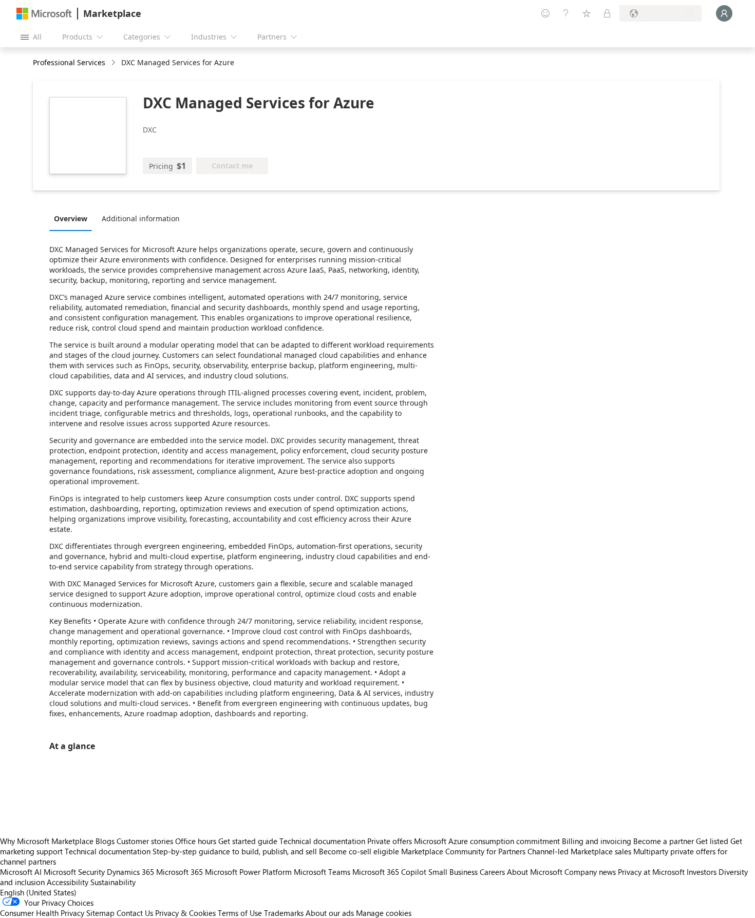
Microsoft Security (74, 872)
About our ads (330, 913)
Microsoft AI (21, 872)
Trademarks (284, 913)
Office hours (195, 841)
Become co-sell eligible (359, 851)
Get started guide (247, 841)
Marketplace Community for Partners (463, 851)
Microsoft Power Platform (248, 872)
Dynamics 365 (130, 872)
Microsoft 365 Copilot (389, 872)
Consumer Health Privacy (42, 913)
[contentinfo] (114, 63)
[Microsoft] (44, 14)
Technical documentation (322, 841)
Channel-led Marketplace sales (579, 851)
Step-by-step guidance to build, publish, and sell (235, 851)
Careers (492, 872)
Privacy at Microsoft (651, 872)
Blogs (105, 841)
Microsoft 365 (179, 872)
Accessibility (67, 882)
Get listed (712, 841)
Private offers (389, 841)
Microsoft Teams (322, 872)
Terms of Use (240, 913)
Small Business (453, 872)
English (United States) (38, 892)
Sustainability (113, 882)
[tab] (73, 218)
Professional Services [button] (69, 62)
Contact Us (135, 913)
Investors (701, 872)
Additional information (141, 218)
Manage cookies (383, 913)
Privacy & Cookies (185, 913)
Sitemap (100, 913)
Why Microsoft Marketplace (46, 841)
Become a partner (663, 841)
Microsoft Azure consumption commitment (488, 841)
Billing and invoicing (596, 841)
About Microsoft (534, 872)
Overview (70, 218)
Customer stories (145, 841)
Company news (590, 872)
